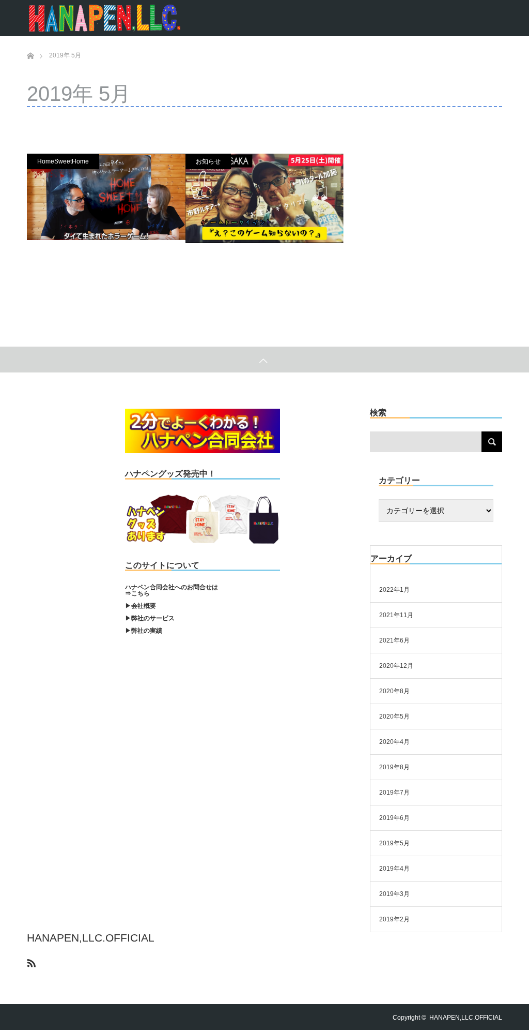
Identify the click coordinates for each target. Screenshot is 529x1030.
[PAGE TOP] (264, 359)
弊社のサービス (153, 618)
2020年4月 (394, 741)
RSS (30, 961)
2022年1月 (394, 589)
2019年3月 (394, 894)
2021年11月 (396, 615)
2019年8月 (394, 767)
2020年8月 (394, 691)
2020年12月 (396, 665)
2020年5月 (394, 716)
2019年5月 (394, 843)
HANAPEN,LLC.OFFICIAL (90, 937)
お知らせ (208, 161)
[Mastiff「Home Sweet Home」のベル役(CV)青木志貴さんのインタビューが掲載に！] (106, 197)
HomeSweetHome (63, 161)
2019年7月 (394, 792)
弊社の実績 (146, 630)
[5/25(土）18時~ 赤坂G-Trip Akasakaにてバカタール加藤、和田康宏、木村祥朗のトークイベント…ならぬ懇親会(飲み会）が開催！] (264, 198)
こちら (140, 593)
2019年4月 (394, 868)
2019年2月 (394, 919)
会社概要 (143, 605)
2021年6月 (394, 640)
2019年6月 (394, 818)
